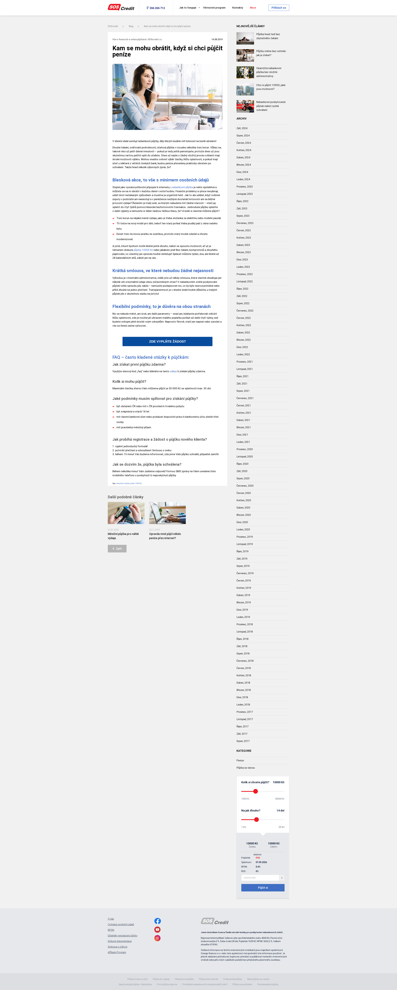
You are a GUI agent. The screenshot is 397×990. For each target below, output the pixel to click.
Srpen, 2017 (243, 741)
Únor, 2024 (242, 172)
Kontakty (237, 7)
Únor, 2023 (242, 259)
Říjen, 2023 (242, 201)
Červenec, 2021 (245, 398)
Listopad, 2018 (244, 631)
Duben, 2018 (243, 682)
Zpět (118, 548)
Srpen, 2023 (243, 215)
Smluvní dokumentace (120, 941)
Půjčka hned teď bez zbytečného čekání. (268, 36)
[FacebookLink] (157, 921)
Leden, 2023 (243, 266)
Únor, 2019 (242, 609)
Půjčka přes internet (208, 979)
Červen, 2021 (243, 405)
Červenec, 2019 (245, 573)
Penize (240, 760)
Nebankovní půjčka (184, 979)
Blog (131, 26)
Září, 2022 (241, 296)
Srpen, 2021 (243, 390)
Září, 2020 (241, 471)
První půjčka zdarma (167, 984)
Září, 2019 (241, 558)
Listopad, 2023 (244, 193)
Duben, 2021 (243, 420)
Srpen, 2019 (243, 566)
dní (282, 810)
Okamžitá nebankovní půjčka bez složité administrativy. (268, 72)
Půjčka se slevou (245, 767)
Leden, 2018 (243, 704)
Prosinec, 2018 (244, 624)
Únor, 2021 (242, 434)
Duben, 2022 (243, 332)
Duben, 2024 (243, 157)
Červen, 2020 (243, 493)
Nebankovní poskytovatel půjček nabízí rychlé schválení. (270, 105)
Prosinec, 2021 (244, 361)
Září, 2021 (241, 383)
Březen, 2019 (243, 602)
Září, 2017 (241, 733)
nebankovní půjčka (182, 187)
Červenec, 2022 (245, 310)
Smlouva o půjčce (117, 947)
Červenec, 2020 (245, 485)
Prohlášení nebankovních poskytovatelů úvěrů (204, 984)
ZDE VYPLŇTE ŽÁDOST (167, 341)
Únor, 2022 (242, 347)
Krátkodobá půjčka (232, 979)
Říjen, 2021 (242, 376)
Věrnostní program (214, 7)
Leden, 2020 (243, 529)
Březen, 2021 (243, 427)
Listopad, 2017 (244, 719)
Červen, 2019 (243, 580)
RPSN (111, 930)
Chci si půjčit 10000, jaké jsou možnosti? (270, 87)
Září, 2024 (241, 128)
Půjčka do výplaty (161, 979)
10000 (277, 782)
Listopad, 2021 (244, 369)
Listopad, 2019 (244, 544)
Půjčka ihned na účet (137, 979)
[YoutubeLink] (157, 930)
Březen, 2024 (243, 164)
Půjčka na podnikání (242, 984)
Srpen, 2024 (243, 135)
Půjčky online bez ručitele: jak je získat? (271, 53)
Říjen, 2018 (242, 638)
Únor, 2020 (242, 522)
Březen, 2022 (243, 339)
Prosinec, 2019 (244, 536)
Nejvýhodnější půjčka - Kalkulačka (135, 984)
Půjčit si (263, 887)
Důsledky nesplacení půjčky (122, 935)
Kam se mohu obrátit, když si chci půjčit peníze (167, 26)
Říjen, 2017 (242, 726)
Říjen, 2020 (242, 463)
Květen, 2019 (243, 587)
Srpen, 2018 (243, 653)
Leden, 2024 (243, 179)
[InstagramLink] (157, 938)
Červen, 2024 (243, 142)
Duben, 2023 (243, 245)
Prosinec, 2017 (244, 711)
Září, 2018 (241, 646)
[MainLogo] (122, 8)
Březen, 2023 (243, 252)
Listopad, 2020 (244, 456)
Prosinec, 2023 (244, 186)
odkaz (173, 371)
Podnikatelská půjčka (267, 984)
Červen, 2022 (243, 317)
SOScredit (113, 26)
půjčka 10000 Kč (143, 249)
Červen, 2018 (243, 668)
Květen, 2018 (243, 675)
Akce (253, 7)
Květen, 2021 (243, 412)
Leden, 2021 (243, 442)
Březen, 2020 (243, 514)
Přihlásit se (279, 7)
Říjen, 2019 (242, 551)
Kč (282, 782)
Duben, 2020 (243, 507)
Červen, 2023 (243, 230)
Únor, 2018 (242, 697)
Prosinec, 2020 (244, 449)
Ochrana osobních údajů (121, 924)
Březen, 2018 (243, 690)
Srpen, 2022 (243, 303)
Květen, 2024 (243, 150)
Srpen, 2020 (243, 478)
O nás (111, 919)
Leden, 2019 (243, 617)
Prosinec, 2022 (244, 274)
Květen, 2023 (243, 237)
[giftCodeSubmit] (282, 878)
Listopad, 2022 (244, 281)
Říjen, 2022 (242, 288)
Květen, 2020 (243, 500)
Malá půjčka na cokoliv (258, 979)
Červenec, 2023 (245, 223)
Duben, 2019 (243, 595)
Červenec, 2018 (245, 660)
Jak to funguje (187, 7)
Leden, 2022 (243, 354)
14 (278, 810)
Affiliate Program (117, 952)
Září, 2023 (241, 208)
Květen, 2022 (243, 325)
